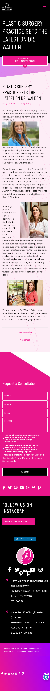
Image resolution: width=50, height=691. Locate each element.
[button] (18, 521)
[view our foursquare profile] (39, 488)
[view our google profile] (16, 488)
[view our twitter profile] (10, 488)
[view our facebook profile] (4, 488)
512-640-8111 (18, 601)
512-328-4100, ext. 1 (22, 632)
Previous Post (25, 332)
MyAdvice (34, 651)
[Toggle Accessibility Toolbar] (46, 677)
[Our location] (47, 674)
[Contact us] (45, 674)
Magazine (7, 103)
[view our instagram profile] (27, 488)
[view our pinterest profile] (33, 488)
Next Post (25, 340)
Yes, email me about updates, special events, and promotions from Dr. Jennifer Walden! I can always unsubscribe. (22, 438)
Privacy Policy (21, 458)
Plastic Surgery (21, 103)
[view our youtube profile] (22, 488)
